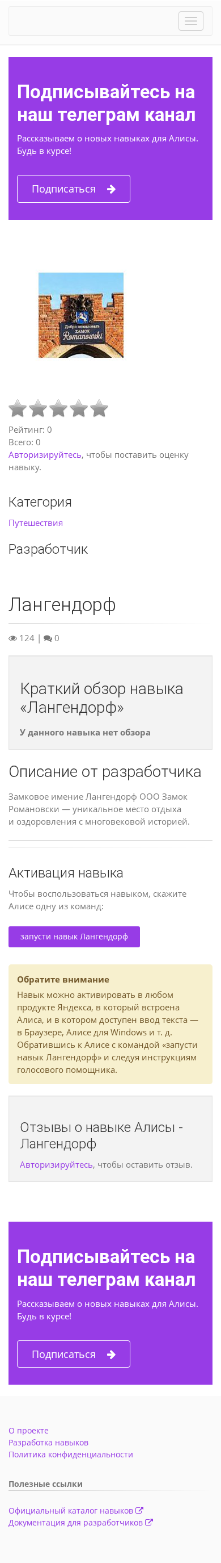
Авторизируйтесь (45, 454)
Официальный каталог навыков (71, 1510)
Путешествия (35, 522)
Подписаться (64, 188)
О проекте (28, 1430)
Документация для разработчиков (76, 1522)
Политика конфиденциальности (70, 1454)
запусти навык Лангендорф (74, 936)
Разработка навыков (48, 1442)
